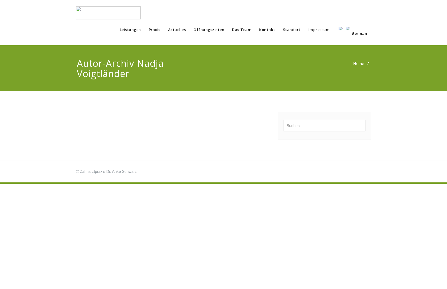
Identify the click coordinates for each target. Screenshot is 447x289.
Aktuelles (177, 29)
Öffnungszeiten (208, 29)
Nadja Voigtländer (120, 68)
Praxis (154, 29)
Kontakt (267, 29)
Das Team (241, 29)
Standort (292, 29)
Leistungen (130, 29)
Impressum (319, 29)
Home (358, 63)
